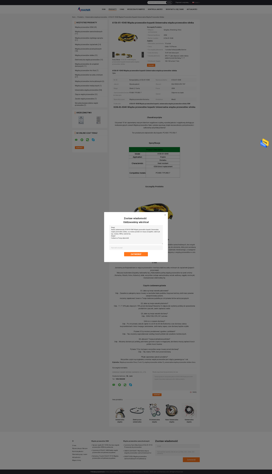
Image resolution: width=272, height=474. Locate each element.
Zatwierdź (136, 254)
